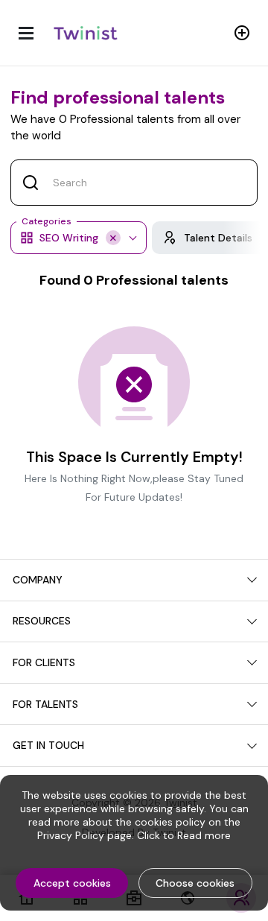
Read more (204, 835)
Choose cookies (195, 883)
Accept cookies (72, 883)
